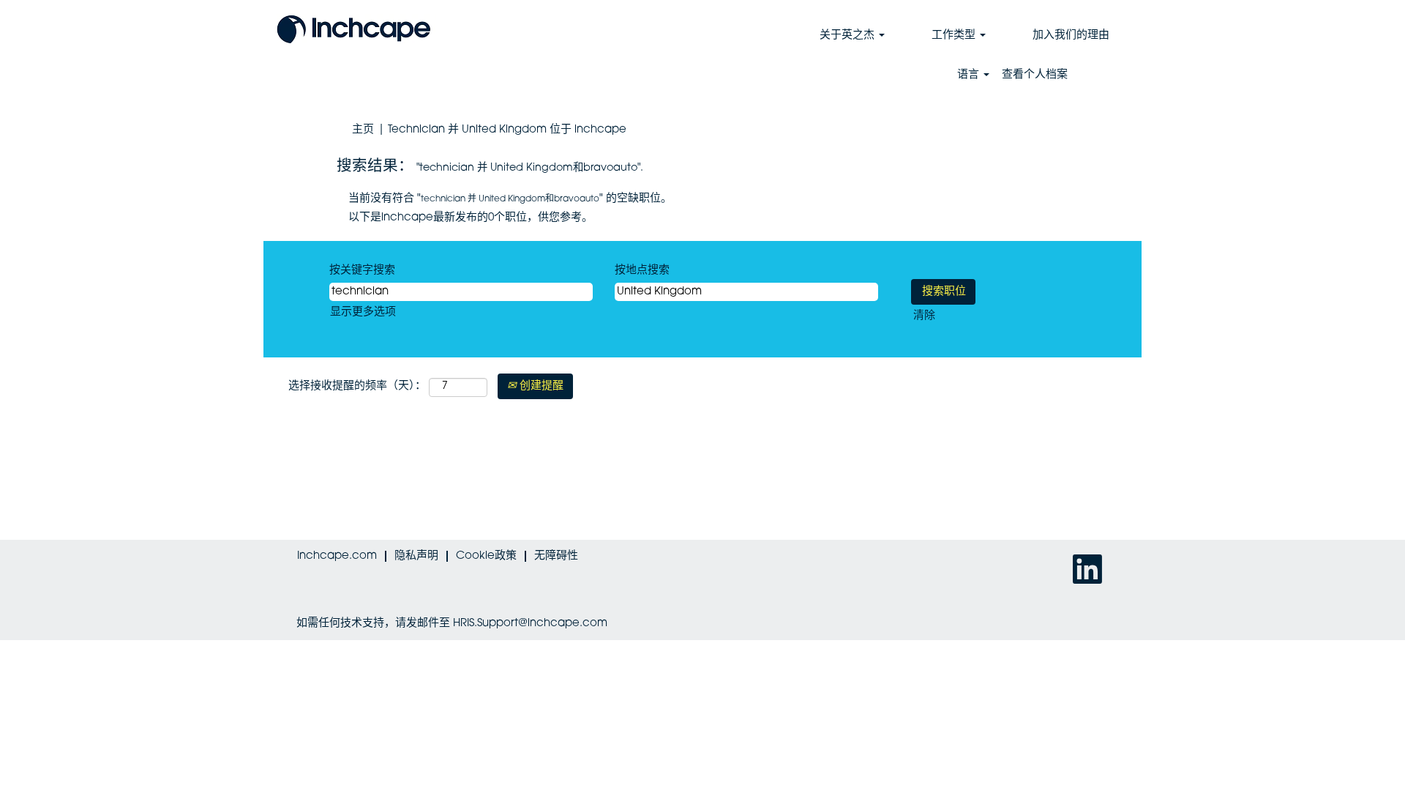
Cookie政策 (486, 556)
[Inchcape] (354, 27)
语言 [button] (969, 75)
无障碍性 (556, 556)
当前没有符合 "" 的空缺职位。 (510, 198)
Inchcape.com (337, 556)
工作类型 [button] (955, 35)
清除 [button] (924, 316)
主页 (363, 130)
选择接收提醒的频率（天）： (357, 386)
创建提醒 (540, 386)
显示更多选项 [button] (363, 312)
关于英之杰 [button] (848, 35)
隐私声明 (416, 556)
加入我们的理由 (1071, 35)
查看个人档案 (1035, 75)
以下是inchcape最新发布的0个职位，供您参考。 (470, 217)
